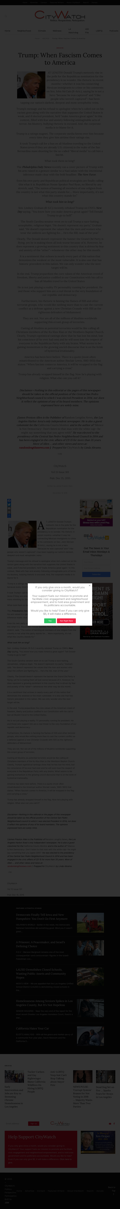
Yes (50, 621)
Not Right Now (66, 621)
